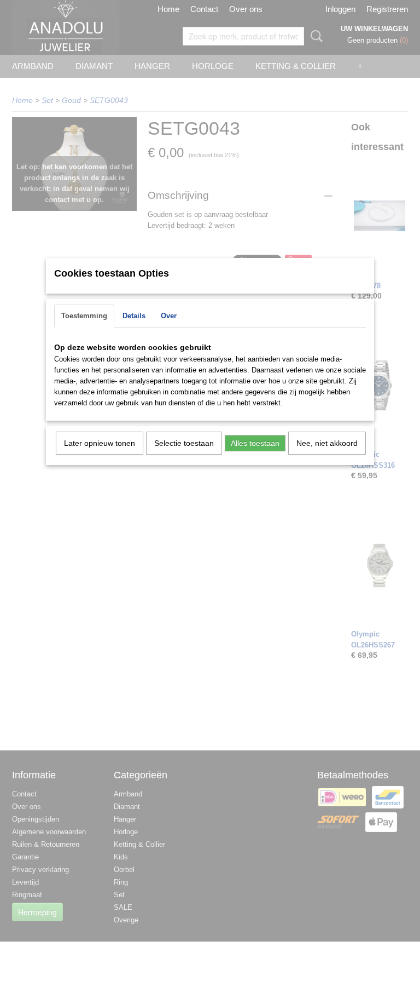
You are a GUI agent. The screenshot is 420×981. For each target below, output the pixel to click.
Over (169, 316)
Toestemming (84, 316)
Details (133, 316)
